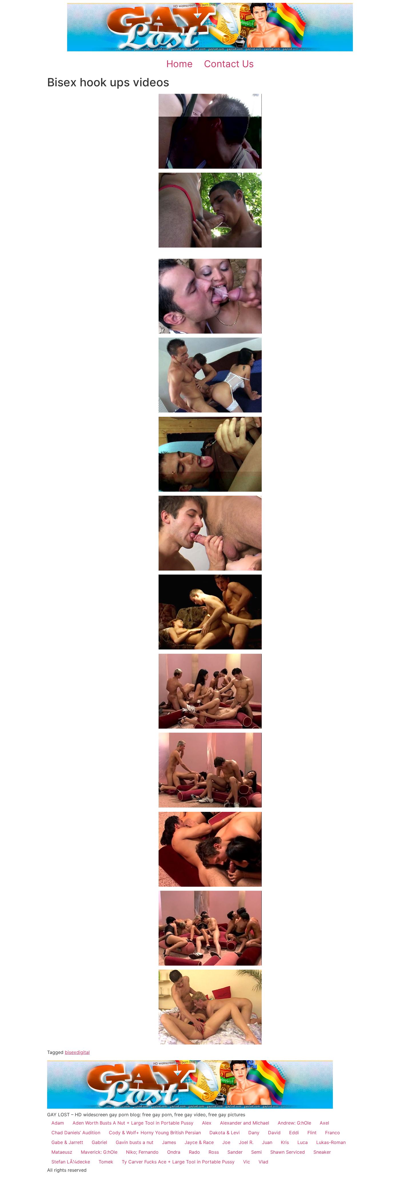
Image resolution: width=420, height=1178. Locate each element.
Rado (194, 1152)
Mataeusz (61, 1152)
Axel (324, 1123)
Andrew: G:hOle (294, 1123)
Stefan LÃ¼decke (70, 1162)
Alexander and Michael (244, 1123)
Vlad (263, 1162)
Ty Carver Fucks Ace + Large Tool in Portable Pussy (178, 1162)
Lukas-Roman (331, 1142)
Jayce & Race (199, 1142)
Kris (285, 1142)
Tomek (106, 1162)
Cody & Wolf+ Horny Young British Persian (155, 1132)
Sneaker (322, 1152)
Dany (253, 1132)
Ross (214, 1152)
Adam (57, 1123)
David (274, 1132)
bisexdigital (77, 1052)
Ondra (173, 1152)
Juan (267, 1142)
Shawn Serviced (287, 1152)
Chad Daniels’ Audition (75, 1132)
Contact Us (229, 63)
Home (179, 63)
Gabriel (99, 1142)
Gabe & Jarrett (67, 1142)
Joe (226, 1142)
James (169, 1142)
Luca (302, 1142)
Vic (246, 1162)
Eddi (294, 1132)
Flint (312, 1132)
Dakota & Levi (224, 1132)
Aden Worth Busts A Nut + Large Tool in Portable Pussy (133, 1123)
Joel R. (246, 1142)
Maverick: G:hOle (99, 1152)
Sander (235, 1152)
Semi (256, 1152)
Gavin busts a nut (134, 1142)
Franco (332, 1132)
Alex (206, 1123)
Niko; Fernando (142, 1152)
